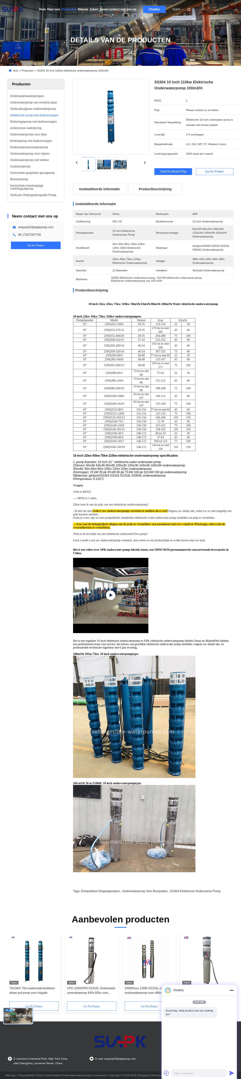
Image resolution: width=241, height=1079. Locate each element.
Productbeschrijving (155, 189)
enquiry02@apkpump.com (35, 227)
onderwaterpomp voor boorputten (145, 891)
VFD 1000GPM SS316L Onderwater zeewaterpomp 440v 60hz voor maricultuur (91, 991)
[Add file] (166, 1073)
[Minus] (231, 990)
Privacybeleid (26, 1075)
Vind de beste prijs (173, 171)
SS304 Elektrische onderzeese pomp (195, 891)
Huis (42, 9)
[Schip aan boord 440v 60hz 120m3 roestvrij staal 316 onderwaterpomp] (207, 959)
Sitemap (10, 1075)
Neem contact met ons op (118, 9)
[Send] (232, 1073)
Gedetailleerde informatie (99, 189)
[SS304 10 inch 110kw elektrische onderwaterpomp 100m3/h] (110, 116)
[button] (14, 968)
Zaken (94, 9)
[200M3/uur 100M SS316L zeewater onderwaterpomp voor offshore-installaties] (149, 959)
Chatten (154, 9)
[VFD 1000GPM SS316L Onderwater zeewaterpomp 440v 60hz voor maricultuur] (91, 959)
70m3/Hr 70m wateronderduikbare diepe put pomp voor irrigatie (32, 990)
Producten (68, 9)
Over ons (53, 9)
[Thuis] (13, 9)
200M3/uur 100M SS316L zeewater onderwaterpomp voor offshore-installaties (148, 991)
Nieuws (83, 9)
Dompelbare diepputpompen (100, 891)
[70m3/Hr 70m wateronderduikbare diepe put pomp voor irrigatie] (34, 959)
